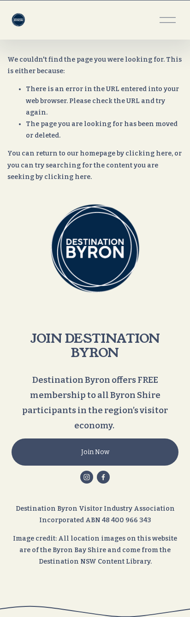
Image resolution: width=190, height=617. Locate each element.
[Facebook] (103, 477)
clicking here (148, 153)
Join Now (95, 452)
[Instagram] (86, 477)
